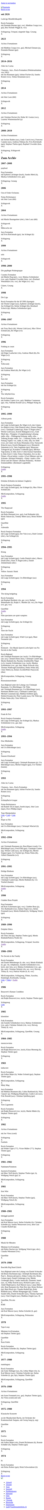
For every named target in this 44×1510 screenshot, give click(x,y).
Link (3, 815)
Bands (8, 1498)
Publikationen (11, 1491)
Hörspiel (9, 1493)
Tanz (8, 1487)
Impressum (10, 1505)
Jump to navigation (8, 3)
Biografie (9, 1502)
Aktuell (9, 1482)
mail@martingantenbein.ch (16, 1507)
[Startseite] (5, 7)
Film (7, 1496)
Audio (3, 469)
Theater (9, 1485)
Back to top (5, 9)
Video (8, 980)
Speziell (9, 1489)
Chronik (9, 1500)
